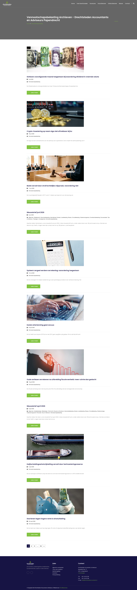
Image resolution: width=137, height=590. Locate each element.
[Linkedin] (28, 572)
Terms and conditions (57, 569)
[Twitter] (31, 572)
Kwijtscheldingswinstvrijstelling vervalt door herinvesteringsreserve (55, 464)
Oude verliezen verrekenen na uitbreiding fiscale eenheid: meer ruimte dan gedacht (61, 379)
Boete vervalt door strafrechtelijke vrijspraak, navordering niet (52, 186)
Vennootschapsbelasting (37, 23)
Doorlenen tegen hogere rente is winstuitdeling (46, 519)
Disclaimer (54, 573)
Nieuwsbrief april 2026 (36, 406)
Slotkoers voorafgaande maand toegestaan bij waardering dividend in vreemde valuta (63, 77)
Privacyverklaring (56, 574)
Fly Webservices (63, 587)
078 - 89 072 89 (85, 576)
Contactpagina (81, 573)
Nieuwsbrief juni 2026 (35, 212)
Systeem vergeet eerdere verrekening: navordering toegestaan (53, 270)
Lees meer (34, 92)
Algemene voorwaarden (58, 567)
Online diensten (112, 3)
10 (40, 546)
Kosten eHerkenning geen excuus (40, 325)
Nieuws (121, 3)
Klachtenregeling (56, 571)
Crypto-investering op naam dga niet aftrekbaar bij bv (49, 131)
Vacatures (93, 3)
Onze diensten (102, 3)
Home (73, 3)
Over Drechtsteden (82, 3)
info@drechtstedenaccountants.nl (89, 580)
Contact (127, 3)
